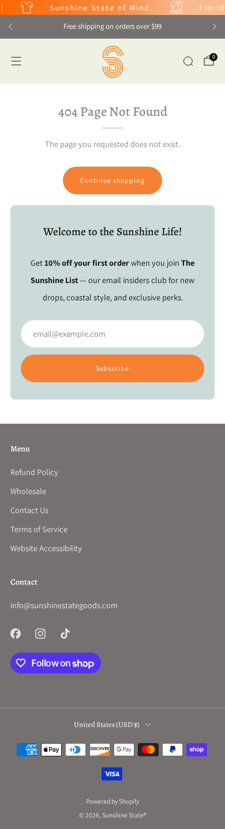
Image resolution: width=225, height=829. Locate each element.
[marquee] (112, 7)
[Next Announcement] (215, 26)
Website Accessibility (46, 547)
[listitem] (112, 26)
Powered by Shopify (112, 801)
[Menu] (16, 61)
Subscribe (112, 368)
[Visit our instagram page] (40, 633)
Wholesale (28, 490)
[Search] (188, 61)
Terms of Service (39, 528)
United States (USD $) (107, 724)
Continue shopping (112, 180)
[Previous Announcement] (10, 26)
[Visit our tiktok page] (64, 633)
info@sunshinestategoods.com (64, 605)
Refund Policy (34, 471)
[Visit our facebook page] (15, 633)
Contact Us (29, 509)
